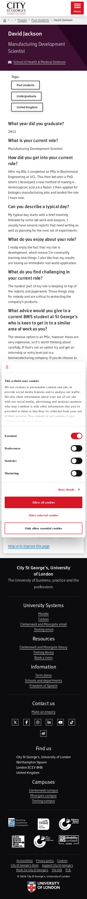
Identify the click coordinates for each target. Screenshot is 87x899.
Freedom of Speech (44, 685)
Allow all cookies (43, 502)
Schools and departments (43, 680)
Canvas (43, 619)
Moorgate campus (43, 795)
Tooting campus (43, 800)
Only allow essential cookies (43, 528)
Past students (40, 20)
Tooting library (43, 652)
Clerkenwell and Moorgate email (43, 624)
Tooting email (43, 629)
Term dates (43, 675)
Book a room (43, 657)
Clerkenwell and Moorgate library (43, 647)
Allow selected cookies (43, 515)
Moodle (43, 613)
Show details (66, 489)
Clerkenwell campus (43, 790)
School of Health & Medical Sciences (39, 61)
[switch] (76, 448)
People (22, 20)
